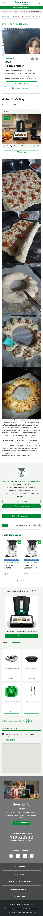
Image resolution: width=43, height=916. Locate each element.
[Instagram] (25, 856)
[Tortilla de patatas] (11, 549)
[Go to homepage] (21, 3)
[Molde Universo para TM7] (11, 692)
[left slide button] (4, 581)
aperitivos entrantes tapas (22, 11)
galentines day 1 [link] (36, 11)
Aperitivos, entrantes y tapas (13, 559)
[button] (39, 2)
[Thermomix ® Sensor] (31, 692)
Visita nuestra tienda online (20, 7)
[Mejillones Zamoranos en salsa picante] (31, 549)
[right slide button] (39, 581)
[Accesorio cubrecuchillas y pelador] (11, 658)
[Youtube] (18, 856)
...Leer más (34, 78)
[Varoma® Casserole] (31, 658)
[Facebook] (11, 856)
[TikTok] (32, 856)
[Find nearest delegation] (3, 2)
